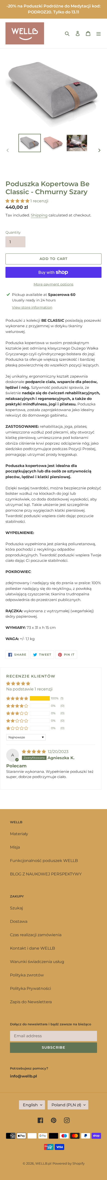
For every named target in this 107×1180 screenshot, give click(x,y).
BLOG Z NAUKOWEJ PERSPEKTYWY (46, 874)
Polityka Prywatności (30, 988)
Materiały (19, 833)
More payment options (53, 284)
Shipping (39, 215)
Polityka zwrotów (27, 975)
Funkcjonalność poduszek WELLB (44, 860)
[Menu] (98, 33)
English (30, 1105)
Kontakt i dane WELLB (32, 948)
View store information (32, 307)
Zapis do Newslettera (31, 1002)
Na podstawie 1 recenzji (29, 689)
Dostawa (18, 921)
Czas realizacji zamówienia (35, 934)
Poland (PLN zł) (66, 1105)
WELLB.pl (43, 1163)
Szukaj (16, 908)
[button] (17, 201)
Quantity (13, 232)
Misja (15, 847)
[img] (34, 751)
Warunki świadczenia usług (37, 961)
